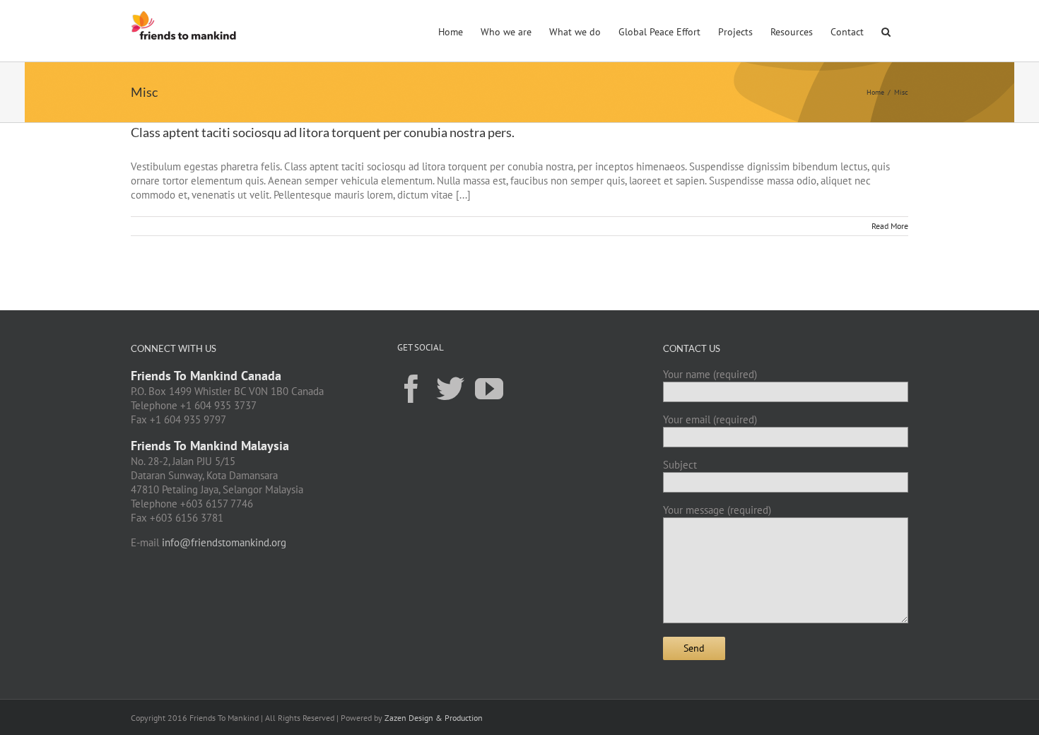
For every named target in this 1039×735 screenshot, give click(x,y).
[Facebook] (411, 388)
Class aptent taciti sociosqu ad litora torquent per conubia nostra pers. (323, 132)
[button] (886, 30)
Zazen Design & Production (434, 717)
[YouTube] (489, 388)
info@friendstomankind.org (224, 542)
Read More (889, 225)
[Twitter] (450, 388)
